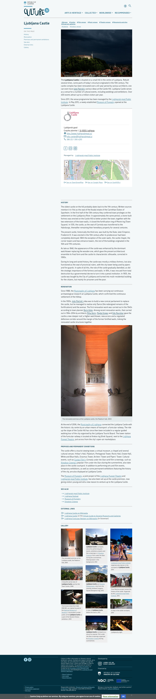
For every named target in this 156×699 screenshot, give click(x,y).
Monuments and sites (120, 22)
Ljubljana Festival (71, 496)
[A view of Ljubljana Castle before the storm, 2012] (96, 601)
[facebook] (65, 148)
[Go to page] (130, 6)
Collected (90, 12)
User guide (65, 676)
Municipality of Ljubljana (84, 291)
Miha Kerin (91, 313)
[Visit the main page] (41, 8)
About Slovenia (66, 678)
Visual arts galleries (68, 24)
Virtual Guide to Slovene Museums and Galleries (102, 516)
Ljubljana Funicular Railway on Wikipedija (81, 519)
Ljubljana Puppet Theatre (111, 476)
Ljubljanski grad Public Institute (87, 155)
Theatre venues (105, 22)
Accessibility (125, 6)
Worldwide (105, 12)
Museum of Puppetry (105, 102)
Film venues (82, 22)
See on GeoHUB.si (113, 182)
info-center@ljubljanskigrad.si (79, 136)
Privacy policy (29, 687)
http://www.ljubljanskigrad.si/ (79, 133)
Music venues (93, 22)
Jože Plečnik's (79, 89)
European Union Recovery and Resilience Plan (75, 669)
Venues (65, 22)
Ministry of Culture (83, 666)
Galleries (65, 26)
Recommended (122, 12)
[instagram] (75, 148)
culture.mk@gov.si (113, 689)
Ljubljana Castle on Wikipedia (76, 513)
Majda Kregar (102, 313)
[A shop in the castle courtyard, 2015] (121, 603)
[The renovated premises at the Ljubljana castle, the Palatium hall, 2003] (72, 542)
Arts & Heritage (73, 12)
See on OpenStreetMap (74, 182)
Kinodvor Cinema (71, 502)
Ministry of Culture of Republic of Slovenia (78, 688)
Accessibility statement (32, 689)
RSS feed (28, 691)
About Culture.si (67, 674)
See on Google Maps (95, 182)
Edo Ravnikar (118, 313)
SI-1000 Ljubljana (87, 130)
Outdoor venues (76, 26)
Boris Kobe (88, 310)
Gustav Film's (80, 460)
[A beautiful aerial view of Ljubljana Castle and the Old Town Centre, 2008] (72, 572)
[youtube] (70, 148)
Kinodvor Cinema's (69, 463)
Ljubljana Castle (71, 516)
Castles (72, 22)
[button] (110, 696)
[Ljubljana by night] (121, 623)
